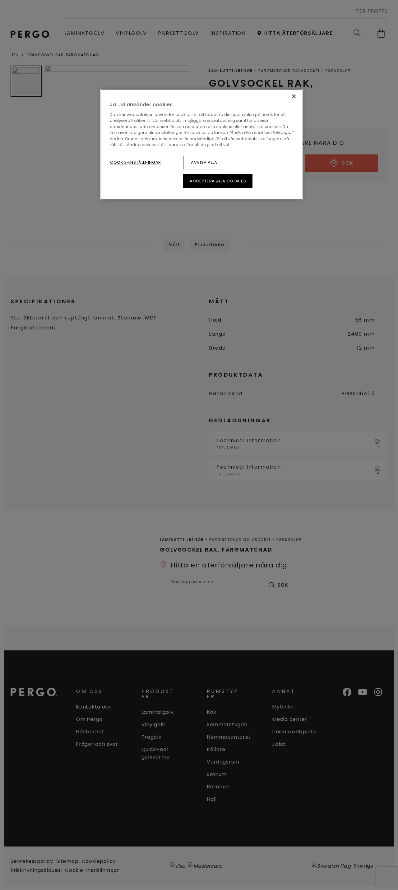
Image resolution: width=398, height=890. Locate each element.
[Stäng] (294, 96)
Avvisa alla (204, 162)
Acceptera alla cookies (218, 181)
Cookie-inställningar (135, 162)
